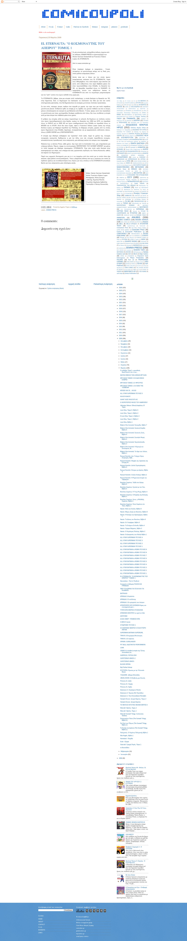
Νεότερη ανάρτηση (47, 284)
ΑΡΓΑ (144, 110)
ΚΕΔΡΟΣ (145, 153)
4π (134, 101)
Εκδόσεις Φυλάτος (134, 133)
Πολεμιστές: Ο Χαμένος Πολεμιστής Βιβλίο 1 (134, 732)
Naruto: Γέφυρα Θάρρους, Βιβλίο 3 (131, 528)
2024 (121, 293)
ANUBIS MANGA (141, 220)
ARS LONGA (124, 222)
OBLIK (135, 254)
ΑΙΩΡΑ (126, 106)
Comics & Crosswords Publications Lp (130, 231)
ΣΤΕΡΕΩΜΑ (128, 199)
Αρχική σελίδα (74, 284)
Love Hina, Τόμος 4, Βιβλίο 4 (129, 413)
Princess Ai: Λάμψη (126, 684)
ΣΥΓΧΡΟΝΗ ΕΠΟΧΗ (140, 199)
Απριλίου (124, 365)
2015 (121, 320)
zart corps (120, 273)
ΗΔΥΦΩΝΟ (133, 147)
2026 (121, 287)
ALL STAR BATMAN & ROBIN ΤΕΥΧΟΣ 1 (133, 573)
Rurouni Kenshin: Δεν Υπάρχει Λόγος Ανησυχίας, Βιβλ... (132, 457)
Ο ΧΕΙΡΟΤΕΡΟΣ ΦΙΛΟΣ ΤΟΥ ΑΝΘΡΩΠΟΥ (134, 402)
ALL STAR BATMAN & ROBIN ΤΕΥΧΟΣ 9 (133, 549)
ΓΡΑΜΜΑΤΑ (131, 118)
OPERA (122, 256)
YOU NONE (142, 271)
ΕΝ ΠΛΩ (121, 141)
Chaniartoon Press (122, 227)
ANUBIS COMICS (123, 220)
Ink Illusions (122, 245)
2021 (121, 302)
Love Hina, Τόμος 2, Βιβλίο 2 (129, 419)
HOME (40, 919)
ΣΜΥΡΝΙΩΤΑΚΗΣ (142, 197)
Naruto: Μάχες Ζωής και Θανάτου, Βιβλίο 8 (134, 512)
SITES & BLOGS (130, 265)
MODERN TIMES (139, 250)
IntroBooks (121, 248)
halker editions (120, 243)
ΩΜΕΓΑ (144, 213)
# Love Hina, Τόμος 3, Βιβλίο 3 (129, 416)
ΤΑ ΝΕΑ (127, 201)
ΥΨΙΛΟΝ (144, 203)
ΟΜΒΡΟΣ (121, 177)
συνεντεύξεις (120, 201)
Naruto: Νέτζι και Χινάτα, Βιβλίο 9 (130, 509)
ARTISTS (138, 222)
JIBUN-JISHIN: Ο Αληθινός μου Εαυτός (132, 678)
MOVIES (128, 252)
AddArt (119, 215)
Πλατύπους (136, 189)
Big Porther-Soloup (126, 667)
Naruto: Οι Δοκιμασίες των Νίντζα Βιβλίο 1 (133, 534)
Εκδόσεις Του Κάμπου (140, 131)
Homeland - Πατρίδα (126, 738)
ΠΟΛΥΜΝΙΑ (120, 191)
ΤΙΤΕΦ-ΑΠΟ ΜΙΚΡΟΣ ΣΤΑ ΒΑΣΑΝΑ (131, 610)
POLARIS (120, 260)
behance (95, 27)
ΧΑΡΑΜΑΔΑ (140, 209)
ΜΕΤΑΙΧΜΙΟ (139, 167)
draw (130, 235)
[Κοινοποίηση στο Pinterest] (50, 207)
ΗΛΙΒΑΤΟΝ (141, 147)
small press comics (82, 936)
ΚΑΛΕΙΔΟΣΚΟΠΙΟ (132, 151)
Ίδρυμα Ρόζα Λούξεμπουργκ (133, 149)
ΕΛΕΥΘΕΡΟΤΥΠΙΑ (127, 137)
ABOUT (40, 921)
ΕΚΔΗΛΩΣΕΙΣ (123, 122)
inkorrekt (129, 245)
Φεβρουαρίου (125, 751)
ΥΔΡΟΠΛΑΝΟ (135, 203)
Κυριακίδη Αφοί (120, 161)
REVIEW (127, 263)
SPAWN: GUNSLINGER (127, 641)
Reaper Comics (139, 261)
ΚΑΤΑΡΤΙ (129, 153)
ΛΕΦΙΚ (128, 163)
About (43, 27)
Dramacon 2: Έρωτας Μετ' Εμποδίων (131, 693)
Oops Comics (143, 254)
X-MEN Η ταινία (125, 622)
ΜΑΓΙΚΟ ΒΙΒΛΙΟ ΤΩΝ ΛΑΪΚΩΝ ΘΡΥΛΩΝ (133, 375)
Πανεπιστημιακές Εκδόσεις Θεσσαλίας (127, 179)
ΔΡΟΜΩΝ (145, 120)
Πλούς (144, 189)
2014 (121, 323)
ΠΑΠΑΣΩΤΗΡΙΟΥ (124, 183)
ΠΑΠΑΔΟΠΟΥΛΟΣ (133, 181)
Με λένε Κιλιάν (130, 875)
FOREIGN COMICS (141, 237)
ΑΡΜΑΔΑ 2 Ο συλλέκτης (128, 599)
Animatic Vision (141, 215)
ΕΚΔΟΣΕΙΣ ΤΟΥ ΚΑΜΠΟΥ (124, 131)
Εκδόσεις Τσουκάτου (122, 133)
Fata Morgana (130, 237)
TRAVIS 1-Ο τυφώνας (127, 639)
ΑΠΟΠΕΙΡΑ (128, 110)
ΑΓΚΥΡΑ (138, 102)
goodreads (124, 27)
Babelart (145, 222)
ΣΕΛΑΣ (144, 195)
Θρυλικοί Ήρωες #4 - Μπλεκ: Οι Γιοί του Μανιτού (136, 768)
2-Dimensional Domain (83, 920)
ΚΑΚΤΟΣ (122, 151)
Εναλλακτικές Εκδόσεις (132, 141)
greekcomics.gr (81, 931)
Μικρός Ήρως (121, 169)
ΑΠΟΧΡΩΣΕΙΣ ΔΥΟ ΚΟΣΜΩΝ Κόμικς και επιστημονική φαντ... (133, 606)
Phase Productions (137, 258)
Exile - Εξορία (124, 741)
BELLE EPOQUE (131, 223)
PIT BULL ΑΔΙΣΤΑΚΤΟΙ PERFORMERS (133, 644)
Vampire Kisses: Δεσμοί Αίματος (130, 702)
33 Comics (128, 101)
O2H (129, 254)
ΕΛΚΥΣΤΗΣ (142, 137)
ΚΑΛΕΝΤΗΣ (143, 151)
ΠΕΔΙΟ (136, 187)
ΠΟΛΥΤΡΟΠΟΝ (128, 191)
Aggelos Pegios (121, 90)
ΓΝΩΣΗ (119, 118)
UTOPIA (144, 269)
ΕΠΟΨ (146, 145)
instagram (104, 27)
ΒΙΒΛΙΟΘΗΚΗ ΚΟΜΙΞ (140, 114)
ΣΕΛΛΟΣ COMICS (121, 197)
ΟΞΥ (129, 177)
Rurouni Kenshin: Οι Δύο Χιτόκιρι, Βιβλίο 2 (133, 475)
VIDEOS (119, 271)
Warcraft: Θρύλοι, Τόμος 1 (128, 711)
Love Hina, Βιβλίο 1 (126, 422)
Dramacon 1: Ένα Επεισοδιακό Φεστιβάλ (133, 696)
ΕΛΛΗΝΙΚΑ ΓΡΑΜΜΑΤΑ (122, 139)
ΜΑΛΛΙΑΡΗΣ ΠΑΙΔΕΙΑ (139, 165)
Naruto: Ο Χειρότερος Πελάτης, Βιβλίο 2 (132, 531)
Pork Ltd (131, 259)
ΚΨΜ (128, 161)
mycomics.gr (80, 933)
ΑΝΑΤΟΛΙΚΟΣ (132, 108)
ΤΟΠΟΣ (125, 203)
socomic (139, 265)
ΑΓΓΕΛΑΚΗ (120, 102)
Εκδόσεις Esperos (129, 135)
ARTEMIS (131, 222)
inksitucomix (145, 245)
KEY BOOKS (120, 250)
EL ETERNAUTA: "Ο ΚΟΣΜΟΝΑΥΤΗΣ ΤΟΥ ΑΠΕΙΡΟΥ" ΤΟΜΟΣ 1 (134, 577)
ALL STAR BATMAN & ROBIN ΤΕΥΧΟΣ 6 (133, 558)
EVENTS (145, 235)
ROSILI (133, 263)
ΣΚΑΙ (134, 197)
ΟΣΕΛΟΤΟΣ (143, 177)
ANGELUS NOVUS (129, 215)
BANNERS (41, 930)
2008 (121, 758)
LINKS (40, 933)
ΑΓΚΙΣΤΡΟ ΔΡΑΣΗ (129, 102)
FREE (118, 239)
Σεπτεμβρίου (125, 350)
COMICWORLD (122, 233)
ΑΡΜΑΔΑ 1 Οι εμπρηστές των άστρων (132, 602)
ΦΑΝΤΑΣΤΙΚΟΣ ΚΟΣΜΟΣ (125, 205)
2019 (121, 308)
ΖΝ (127, 147)
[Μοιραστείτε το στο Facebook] (48, 207)
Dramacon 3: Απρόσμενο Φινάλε (130, 690)
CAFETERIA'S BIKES (127, 661)
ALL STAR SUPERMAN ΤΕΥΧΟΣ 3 (131, 540)
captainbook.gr (131, 225)
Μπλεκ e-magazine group (84, 922)
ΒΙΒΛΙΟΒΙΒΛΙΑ (128, 114)
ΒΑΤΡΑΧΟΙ (123, 593)
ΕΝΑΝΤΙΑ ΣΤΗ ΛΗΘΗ (122, 143)
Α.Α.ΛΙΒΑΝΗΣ (142, 101)
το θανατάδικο (124, 747)
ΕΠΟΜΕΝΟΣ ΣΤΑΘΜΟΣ (137, 145)
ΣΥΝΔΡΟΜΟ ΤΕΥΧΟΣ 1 (128, 625)
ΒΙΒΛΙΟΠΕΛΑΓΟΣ (121, 116)
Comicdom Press (138, 230)
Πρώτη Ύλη (120, 193)
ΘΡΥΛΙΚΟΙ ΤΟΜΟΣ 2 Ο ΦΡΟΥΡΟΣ (131, 383)
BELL (121, 224)
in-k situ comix (144, 243)
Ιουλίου (123, 356)
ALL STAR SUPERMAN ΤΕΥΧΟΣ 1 (131, 546)
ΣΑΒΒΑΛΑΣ (128, 195)
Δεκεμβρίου (124, 341)
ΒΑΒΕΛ (119, 114)
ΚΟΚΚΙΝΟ (142, 157)
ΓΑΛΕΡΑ (130, 116)
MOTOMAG (120, 252)
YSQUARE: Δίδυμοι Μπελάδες (130, 675)
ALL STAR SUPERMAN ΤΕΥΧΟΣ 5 (131, 393)
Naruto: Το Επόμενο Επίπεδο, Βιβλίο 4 (132, 525)
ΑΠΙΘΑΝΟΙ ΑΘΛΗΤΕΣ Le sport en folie (132, 613)
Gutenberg (143, 241)
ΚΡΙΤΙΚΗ (143, 159)
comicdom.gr (80, 928)
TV (139, 269)
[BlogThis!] (44, 207)
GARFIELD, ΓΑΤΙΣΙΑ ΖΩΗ (128, 655)
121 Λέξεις (119, 101)
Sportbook (119, 267)
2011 (121, 332)
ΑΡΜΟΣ (144, 112)
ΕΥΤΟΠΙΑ (121, 147)
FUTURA (124, 239)
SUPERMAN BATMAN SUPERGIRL (131, 632)
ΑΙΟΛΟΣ (119, 106)
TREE (134, 269)
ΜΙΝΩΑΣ (134, 169)
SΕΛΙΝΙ (139, 263)
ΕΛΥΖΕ (146, 139)
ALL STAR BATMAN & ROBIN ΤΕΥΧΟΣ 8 (133, 552)
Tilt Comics (128, 269)
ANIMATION (121, 217)
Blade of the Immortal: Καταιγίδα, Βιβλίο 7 (133, 425)
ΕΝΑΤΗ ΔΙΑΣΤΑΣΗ (138, 143)
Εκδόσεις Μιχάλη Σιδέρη (138, 127)
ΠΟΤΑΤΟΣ (143, 191)
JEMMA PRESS (51, 210)
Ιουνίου (123, 359)
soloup (145, 265)
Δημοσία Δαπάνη (131, 796)
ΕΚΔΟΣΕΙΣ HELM (142, 135)
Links (68, 27)
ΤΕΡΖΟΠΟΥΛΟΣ (139, 201)
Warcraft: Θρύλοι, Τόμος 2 (128, 708)
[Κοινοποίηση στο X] (46, 207)
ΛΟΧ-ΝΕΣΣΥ (130, 834)
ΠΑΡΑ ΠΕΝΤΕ (139, 183)
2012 (121, 329)
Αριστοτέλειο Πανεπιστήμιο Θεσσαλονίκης (128, 112)
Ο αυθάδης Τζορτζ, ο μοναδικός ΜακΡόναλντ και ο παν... (130, 371)
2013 (121, 326)
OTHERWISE (130, 256)
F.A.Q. (51, 27)
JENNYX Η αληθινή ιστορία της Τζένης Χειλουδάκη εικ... (132, 651)
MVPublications (137, 252)
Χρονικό (135, 211)
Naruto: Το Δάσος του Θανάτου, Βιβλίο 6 (133, 519)
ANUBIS (136, 217)
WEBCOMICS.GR (129, 271)
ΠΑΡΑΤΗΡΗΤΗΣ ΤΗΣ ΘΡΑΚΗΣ (126, 185)
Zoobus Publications (131, 273)
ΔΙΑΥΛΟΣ (129, 120)
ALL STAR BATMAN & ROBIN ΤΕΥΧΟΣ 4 (133, 564)
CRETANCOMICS (135, 233)
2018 (121, 311)
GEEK (143, 239)
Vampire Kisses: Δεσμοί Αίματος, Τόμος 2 (133, 699)
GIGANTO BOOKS (131, 241)
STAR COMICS (129, 267)
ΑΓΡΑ (124, 104)
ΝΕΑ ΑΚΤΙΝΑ (138, 173)
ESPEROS (137, 235)
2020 (121, 305)
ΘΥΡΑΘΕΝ (120, 149)
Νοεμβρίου (124, 344)
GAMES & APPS (134, 239)
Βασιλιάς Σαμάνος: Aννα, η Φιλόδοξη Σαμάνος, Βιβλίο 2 (132, 500)
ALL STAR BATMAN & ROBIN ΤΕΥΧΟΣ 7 (133, 555)
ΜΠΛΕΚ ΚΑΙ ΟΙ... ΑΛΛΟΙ (128, 390)
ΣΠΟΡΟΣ (119, 199)
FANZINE (122, 237)
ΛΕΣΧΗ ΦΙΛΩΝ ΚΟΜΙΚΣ (140, 161)
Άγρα (129, 104)
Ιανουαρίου (124, 754)
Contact (60, 27)
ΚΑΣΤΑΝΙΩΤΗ (121, 153)
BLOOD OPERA (125, 664)
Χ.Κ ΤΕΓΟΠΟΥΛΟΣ (126, 209)
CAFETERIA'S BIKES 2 (127, 658)
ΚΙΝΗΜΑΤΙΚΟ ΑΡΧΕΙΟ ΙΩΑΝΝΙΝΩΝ (132, 155)
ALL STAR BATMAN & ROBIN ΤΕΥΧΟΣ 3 (133, 567)
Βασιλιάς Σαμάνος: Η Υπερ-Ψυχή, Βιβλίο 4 (133, 492)
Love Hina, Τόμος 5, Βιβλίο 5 (129, 410)
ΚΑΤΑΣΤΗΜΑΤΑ (137, 153)
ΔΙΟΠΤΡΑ (137, 120)
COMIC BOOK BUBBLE (123, 229)
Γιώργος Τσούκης (140, 116)
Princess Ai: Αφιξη (126, 687)
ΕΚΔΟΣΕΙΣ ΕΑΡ (135, 122)
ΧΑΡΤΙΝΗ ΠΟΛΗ (122, 211)
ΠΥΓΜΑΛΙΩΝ (128, 193)
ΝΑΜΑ (136, 171)
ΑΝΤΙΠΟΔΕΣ (120, 110)
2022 (121, 299)
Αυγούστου (124, 353)
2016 (121, 317)
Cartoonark (142, 225)
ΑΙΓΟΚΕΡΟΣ (142, 104)
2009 (121, 338)
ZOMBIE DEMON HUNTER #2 (135, 822)
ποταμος (137, 191)
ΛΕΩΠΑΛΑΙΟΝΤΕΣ (137, 163)
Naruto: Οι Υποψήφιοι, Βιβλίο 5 (130, 522)
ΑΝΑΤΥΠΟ (142, 108)
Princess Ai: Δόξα (125, 681)
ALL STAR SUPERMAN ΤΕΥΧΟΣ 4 (131, 537)
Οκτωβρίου (124, 347)
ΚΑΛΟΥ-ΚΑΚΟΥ (125, 396)
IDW (137, 243)
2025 (121, 290)
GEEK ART (120, 241)
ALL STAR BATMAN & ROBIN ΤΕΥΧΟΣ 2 (133, 570)
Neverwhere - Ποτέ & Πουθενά (129, 581)
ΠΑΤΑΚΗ (127, 187)
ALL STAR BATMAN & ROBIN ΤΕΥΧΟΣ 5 (133, 561)
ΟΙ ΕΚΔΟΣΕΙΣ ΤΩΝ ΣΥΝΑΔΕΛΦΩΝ (137, 175)
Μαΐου (123, 362)
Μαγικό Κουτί (128, 165)
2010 (121, 335)
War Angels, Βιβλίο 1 (126, 735)
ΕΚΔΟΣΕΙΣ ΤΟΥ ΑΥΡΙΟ (139, 129)
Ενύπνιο (119, 145)
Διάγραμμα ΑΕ (120, 120)
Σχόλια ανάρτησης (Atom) (55, 288)
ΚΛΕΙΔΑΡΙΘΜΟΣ (122, 157)
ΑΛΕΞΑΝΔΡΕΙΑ (135, 106)
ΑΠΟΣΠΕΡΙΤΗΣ (137, 110)
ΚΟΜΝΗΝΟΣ (120, 159)
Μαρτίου (123, 368)
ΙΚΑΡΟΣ (145, 149)
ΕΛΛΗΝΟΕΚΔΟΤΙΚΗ (136, 139)
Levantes (128, 250)
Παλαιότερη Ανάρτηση (103, 284)
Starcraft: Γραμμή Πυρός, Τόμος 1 (130, 744)
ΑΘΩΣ (134, 104)
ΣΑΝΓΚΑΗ (137, 195)
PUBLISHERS (130, 261)
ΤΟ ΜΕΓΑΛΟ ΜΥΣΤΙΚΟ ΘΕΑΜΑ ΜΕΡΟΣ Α (134, 705)
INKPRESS (136, 245)
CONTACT (41, 924)
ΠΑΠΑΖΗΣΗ (145, 181)
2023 (121, 296)
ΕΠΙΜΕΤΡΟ (126, 145)
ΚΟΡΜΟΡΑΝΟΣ (132, 159)
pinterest (114, 27)
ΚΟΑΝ (134, 157)
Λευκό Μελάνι (120, 163)
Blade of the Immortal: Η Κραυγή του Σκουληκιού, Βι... (131, 447)
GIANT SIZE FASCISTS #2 (129, 399)
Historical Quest (130, 243)
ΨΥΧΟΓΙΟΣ (133, 213)
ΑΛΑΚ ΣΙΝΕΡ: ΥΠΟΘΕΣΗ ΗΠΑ (130, 619)
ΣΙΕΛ (129, 197)
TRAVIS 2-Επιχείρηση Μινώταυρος (131, 635)
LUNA (122, 647)
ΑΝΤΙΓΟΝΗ (123, 616)
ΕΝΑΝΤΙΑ (143, 141)
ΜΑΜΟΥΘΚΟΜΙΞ (123, 167)
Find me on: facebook (81, 27)
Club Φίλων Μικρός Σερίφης (138, 227)
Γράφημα (143, 118)
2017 (121, 314)
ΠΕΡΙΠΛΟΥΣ (127, 189)
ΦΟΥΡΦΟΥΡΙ (143, 207)
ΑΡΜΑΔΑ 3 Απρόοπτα (127, 596)
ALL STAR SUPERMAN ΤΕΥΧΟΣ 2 (131, 543)
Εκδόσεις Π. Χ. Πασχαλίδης (124, 129)
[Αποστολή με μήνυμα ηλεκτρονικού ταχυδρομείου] (42, 207)
